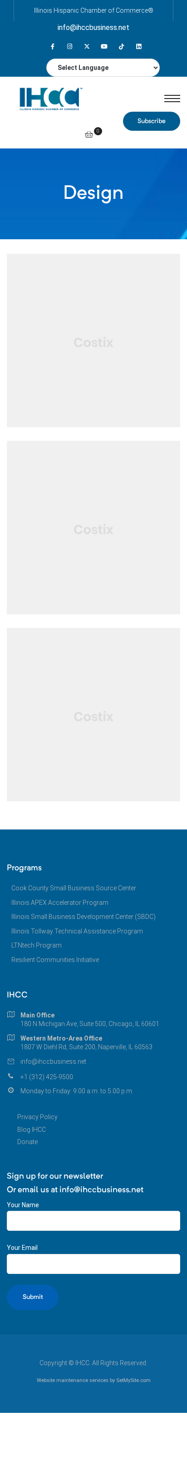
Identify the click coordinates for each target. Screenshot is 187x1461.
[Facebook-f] (52, 46)
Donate (27, 1141)
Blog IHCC (31, 1129)
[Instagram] (70, 46)
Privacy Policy (37, 1116)
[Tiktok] (121, 46)
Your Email (22, 1247)
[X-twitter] (87, 46)
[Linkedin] (139, 46)
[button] (151, 121)
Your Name (23, 1205)
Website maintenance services (72, 1380)
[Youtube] (104, 46)
